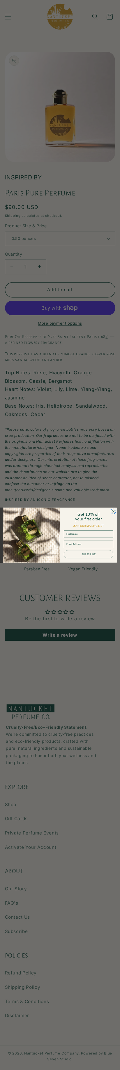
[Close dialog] (113, 511)
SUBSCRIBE (89, 554)
